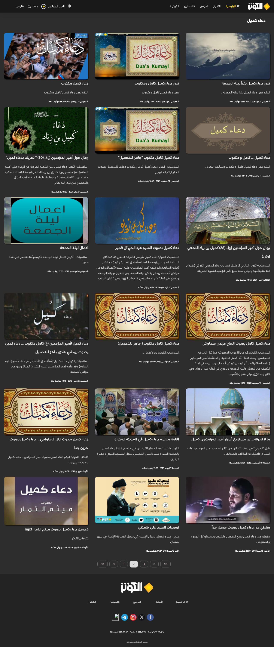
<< (165, 564)
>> (102, 564)
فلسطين (189, 6)
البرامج (204, 6)
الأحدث (159, 602)
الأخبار (216, 6)
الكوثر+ (92, 602)
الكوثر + (174, 6)
